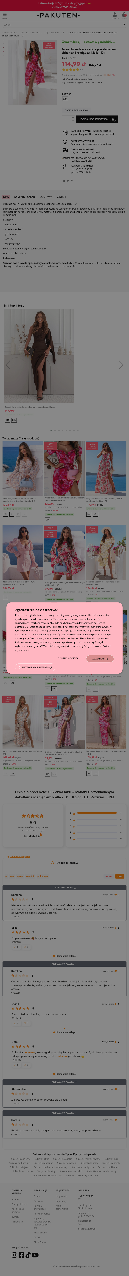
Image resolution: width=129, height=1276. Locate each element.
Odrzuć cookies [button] (68, 658)
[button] (35, 667)
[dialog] (64, 638)
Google (22, 638)
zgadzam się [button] (100, 658)
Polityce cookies (92, 646)
